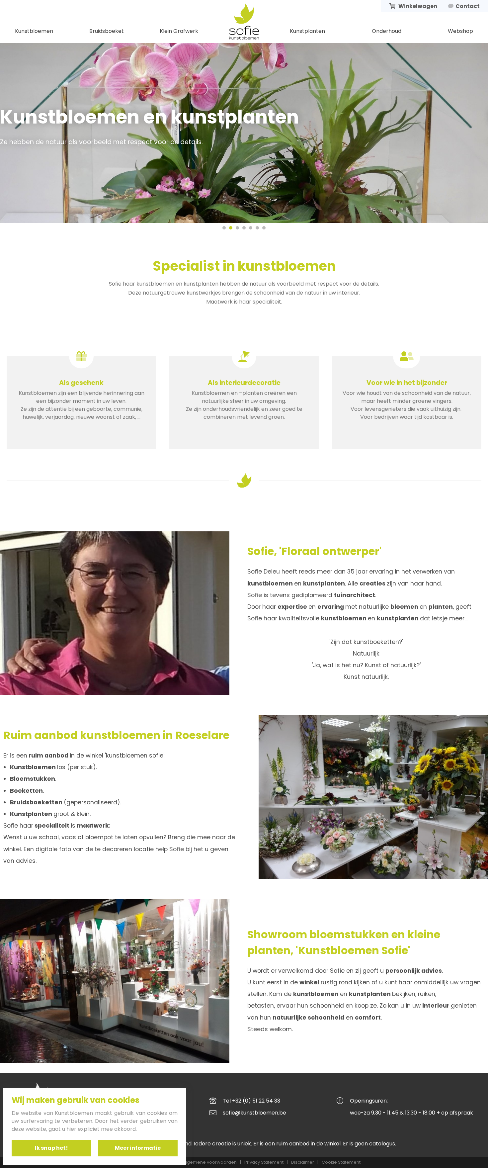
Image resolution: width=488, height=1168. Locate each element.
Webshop (460, 31)
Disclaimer (302, 1162)
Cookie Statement (341, 1162)
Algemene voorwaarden (210, 1162)
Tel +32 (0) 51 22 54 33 (251, 1101)
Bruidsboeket (106, 31)
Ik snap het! (51, 1148)
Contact (466, 6)
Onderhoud (386, 31)
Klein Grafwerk (179, 31)
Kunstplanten (307, 31)
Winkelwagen (416, 6)
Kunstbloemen (34, 31)
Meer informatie (138, 1148)
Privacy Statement (264, 1162)
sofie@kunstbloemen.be (254, 1113)
